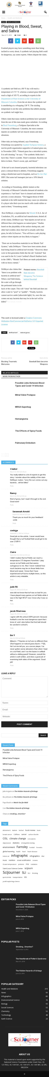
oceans (35, 860)
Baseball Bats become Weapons (34, 273)
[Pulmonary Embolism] (7, 445)
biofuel (21, 830)
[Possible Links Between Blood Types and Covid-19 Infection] (7, 386)
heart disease (32, 851)
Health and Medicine (13, 22)
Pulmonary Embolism (25, 443)
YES (25, 877)
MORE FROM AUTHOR (11, 376)
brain (38, 830)
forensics (39, 847)
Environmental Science (10, 1000)
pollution (21, 864)
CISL (5, 838)
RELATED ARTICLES (10, 373)
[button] (45, 12)
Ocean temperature (9, 864)
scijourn (29, 868)
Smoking (35, 873)
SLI (24, 872)
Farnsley (22, 847)
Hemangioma (21, 419)
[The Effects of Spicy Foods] (7, 433)
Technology (6, 1015)
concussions (31, 839)
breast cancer (7, 834)
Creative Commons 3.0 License (22, 321)
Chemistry (5, 1011)
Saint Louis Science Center (13, 868)
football (32, 847)
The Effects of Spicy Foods (28, 431)
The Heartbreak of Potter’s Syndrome (31, 959)
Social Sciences (7, 1007)
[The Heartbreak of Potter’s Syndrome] (7, 961)
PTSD (27, 864)
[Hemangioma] (7, 421)
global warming (8, 851)
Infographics (6, 996)
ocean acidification (24, 860)
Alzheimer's (7, 830)
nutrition (12, 860)
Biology (4, 1004)
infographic (19, 855)
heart (24, 851)
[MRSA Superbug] (7, 409)
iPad (42, 856)
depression (7, 843)
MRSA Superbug (23, 407)
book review (30, 830)
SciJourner (11, 872)
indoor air (6, 856)
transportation (17, 877)
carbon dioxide (33, 834)
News (3, 22)
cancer (24, 834)
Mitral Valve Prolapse (25, 395)
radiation (34, 864)
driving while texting (27, 843)
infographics (35, 856)
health (18, 851)
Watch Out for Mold (21, 802)
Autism (14, 830)
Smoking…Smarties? (17, 814)
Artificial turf (13, 332)
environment (9, 847)
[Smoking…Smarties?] (7, 949)
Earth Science (6, 1019)
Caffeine (17, 834)
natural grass (25, 332)
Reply (12, 486)
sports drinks (7, 877)
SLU (29, 873)
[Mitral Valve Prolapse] (7, 398)
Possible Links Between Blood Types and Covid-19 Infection (22, 751)
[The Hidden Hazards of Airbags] (7, 973)
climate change (17, 838)
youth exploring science (11, 881)
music (5, 860)
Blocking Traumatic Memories (9, 362)
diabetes (16, 843)
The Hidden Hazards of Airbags (26, 791)
